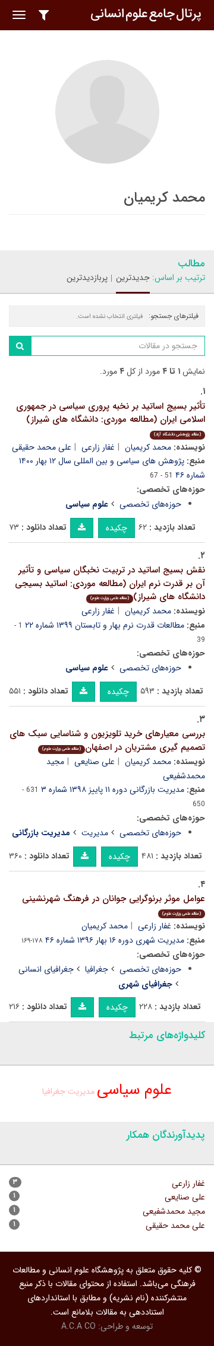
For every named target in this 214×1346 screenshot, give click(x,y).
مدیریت (94, 832)
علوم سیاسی (134, 1090)
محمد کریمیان (148, 447)
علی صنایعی (94, 761)
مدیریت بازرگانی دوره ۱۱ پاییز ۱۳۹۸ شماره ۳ (112, 789)
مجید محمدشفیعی (174, 1211)
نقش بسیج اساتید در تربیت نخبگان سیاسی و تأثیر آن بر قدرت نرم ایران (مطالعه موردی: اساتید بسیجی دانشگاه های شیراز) (110, 583)
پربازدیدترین (87, 277)
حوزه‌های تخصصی (150, 504)
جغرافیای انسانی (46, 969)
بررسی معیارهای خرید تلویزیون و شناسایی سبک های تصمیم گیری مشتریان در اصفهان (107, 741)
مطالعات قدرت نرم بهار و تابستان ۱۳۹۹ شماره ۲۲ (104, 625)
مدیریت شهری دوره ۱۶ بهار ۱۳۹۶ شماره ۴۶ (114, 940)
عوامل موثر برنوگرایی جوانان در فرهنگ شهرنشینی (113, 904)
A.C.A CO (78, 1326)
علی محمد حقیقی (41, 447)
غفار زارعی (98, 447)
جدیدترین (133, 277)
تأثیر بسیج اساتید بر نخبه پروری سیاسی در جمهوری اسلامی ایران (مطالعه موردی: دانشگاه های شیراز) (110, 418)
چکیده (116, 527)
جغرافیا (96, 969)
